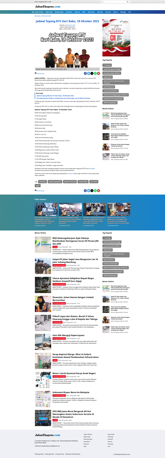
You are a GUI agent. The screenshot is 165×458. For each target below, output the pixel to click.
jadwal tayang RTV (55, 182)
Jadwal (93, 168)
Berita (55, 247)
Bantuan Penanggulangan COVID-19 (115, 95)
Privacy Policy (59, 454)
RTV (87, 83)
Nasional (77, 12)
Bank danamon (109, 87)
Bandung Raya (59, 12)
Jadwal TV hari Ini (69, 182)
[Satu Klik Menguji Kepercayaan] (43, 342)
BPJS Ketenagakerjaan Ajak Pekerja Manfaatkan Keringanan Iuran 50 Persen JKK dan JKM (120, 114)
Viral (129, 12)
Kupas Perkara (39, 12)
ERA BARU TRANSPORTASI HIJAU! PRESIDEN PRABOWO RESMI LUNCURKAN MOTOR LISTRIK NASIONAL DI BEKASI (94, 220)
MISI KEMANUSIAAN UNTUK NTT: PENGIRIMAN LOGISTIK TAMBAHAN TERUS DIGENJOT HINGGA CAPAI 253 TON (46, 220)
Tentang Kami (39, 454)
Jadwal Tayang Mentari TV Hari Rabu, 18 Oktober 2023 (55, 96)
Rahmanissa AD (70, 25)
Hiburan (115, 12)
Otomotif (108, 12)
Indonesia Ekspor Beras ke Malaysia (71, 392)
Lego (37, 186)
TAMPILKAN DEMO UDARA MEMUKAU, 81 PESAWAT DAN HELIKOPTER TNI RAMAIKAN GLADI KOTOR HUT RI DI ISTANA (118, 220)
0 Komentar (40, 73)
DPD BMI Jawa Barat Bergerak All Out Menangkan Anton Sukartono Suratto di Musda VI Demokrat (73, 414)
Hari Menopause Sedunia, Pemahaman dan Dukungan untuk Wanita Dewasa (63, 98)
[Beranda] (33, 12)
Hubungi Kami (49, 454)
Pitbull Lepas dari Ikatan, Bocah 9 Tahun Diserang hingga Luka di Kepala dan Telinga (120, 155)
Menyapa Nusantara (59, 265)
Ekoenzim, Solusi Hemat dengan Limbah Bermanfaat (120, 145)
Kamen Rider (83, 182)
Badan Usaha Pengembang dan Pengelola (114, 82)
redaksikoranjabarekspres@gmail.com (47, 446)
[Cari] (127, 1)
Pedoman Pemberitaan (72, 454)
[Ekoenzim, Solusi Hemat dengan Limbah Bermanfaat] (106, 147)
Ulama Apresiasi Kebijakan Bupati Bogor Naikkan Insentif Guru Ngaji (120, 135)
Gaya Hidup (91, 12)
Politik (55, 420)
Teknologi (100, 12)
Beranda (37, 16)
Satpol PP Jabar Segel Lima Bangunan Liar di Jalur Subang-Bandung (120, 125)
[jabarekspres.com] (48, 7)
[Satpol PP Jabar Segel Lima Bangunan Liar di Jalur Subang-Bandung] (106, 126)
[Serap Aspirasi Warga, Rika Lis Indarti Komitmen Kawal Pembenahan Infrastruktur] (43, 361)
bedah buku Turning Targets (113, 99)
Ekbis (83, 12)
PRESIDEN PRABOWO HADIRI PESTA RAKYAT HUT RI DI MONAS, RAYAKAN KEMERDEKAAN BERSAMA (70, 220)
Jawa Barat (69, 12)
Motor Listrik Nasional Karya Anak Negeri (74, 373)
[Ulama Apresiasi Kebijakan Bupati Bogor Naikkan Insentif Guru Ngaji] (106, 136)
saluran (70, 173)
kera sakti (94, 182)
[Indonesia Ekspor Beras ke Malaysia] (43, 399)
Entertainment (46, 16)
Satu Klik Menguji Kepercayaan (68, 335)
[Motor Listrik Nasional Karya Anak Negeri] (43, 380)
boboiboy (42, 182)
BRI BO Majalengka (110, 103)
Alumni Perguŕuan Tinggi (112, 69)
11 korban (107, 65)
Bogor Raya (49, 12)
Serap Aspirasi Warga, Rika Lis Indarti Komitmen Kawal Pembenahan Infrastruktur (76, 355)
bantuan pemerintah (110, 91)
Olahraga (123, 12)
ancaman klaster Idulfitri (112, 73)
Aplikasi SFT (107, 77)
